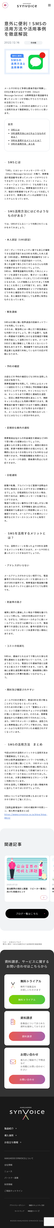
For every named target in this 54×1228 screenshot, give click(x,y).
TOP (4, 942)
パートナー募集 (11, 1177)
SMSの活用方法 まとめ (23, 143)
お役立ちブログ (15, 942)
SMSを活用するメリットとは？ (26, 140)
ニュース (8, 1171)
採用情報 (8, 1184)
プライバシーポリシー (17, 1205)
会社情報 (8, 1164)
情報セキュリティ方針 (36, 1205)
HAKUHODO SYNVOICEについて (18, 1158)
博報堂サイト (32, 1211)
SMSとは (15, 129)
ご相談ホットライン (13, 1190)
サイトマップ (19, 1211)
